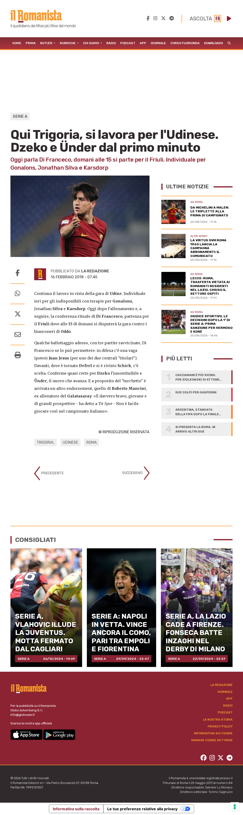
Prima (31, 43)
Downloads (213, 43)
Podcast (127, 43)
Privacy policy (220, 726)
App (143, 43)
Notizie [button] (46, 43)
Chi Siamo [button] (91, 43)
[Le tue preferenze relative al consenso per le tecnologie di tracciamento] (234, 806)
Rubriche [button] (68, 43)
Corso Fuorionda (185, 43)
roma (91, 442)
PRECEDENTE (52, 473)
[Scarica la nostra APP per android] (59, 734)
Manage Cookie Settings (212, 740)
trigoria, (45, 442)
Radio (111, 43)
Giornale (158, 43)
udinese (70, 442)
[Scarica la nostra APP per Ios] (26, 734)
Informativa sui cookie (213, 733)
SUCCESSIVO (133, 473)
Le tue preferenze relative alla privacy (142, 808)
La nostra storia (218, 719)
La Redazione (221, 685)
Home (16, 43)
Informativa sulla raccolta (76, 808)
